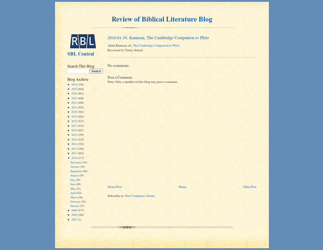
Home (182, 187)
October (75, 166)
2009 (74, 210)
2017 (74, 125)
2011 (74, 153)
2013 (74, 144)
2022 (74, 102)
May (73, 188)
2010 (74, 158)
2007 (74, 219)
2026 (74, 84)
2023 (74, 98)
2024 (74, 93)
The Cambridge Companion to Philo (156, 45)
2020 (74, 112)
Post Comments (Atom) (140, 196)
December (76, 162)
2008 (74, 214)
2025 (74, 89)
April (73, 193)
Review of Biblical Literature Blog (162, 19)
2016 (74, 130)
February (75, 201)
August (74, 175)
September (76, 171)
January (75, 206)
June (73, 184)
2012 (74, 148)
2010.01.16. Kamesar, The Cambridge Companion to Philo (158, 37)
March (74, 197)
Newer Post (115, 187)
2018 (74, 121)
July (73, 180)
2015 (74, 134)
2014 (74, 139)
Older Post (250, 187)
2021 (74, 107)
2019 (74, 116)
